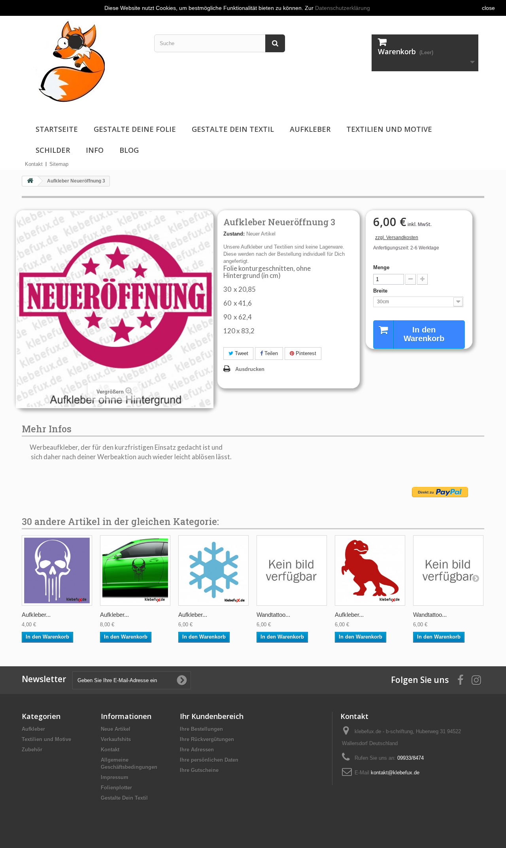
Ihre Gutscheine (199, 770)
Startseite (57, 129)
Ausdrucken (249, 369)
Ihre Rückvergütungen (207, 739)
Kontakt (34, 164)
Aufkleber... (36, 614)
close (488, 8)
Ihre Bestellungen (201, 729)
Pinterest (305, 353)
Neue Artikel (115, 729)
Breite (381, 291)
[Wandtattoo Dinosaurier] (292, 570)
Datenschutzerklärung (342, 8)
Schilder (53, 150)
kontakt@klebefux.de (395, 773)
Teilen (270, 353)
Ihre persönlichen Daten (209, 760)
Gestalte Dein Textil (233, 129)
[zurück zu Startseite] (30, 181)
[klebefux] (66, 61)
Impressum (114, 777)
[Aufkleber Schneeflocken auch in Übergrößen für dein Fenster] (213, 570)
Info (95, 150)
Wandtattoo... (273, 614)
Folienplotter (116, 788)
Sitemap (58, 164)
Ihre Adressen (197, 750)
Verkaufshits (116, 739)
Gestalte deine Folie (135, 129)
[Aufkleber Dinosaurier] (370, 570)
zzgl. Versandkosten (396, 237)
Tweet (240, 353)
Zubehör (32, 750)
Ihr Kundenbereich (212, 716)
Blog (129, 150)
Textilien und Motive (389, 129)
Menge (381, 267)
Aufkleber (310, 129)
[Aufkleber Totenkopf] (57, 570)
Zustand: (234, 234)
